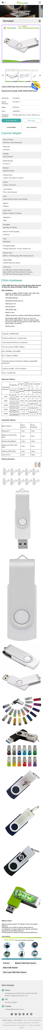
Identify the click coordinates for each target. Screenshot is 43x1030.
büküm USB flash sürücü (25, 963)
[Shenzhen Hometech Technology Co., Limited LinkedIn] (23, 1014)
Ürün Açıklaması (32, 127)
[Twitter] (12, 1014)
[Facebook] (16, 1014)
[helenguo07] (31, 1014)
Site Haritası (18, 1020)
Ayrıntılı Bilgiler (11, 127)
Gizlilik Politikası (7, 1020)
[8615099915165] (27, 1014)
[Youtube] (19, 1014)
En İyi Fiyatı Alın (11, 120)
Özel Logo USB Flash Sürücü (14, 972)
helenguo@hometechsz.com (14, 1009)
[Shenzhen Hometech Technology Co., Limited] (22, 2)
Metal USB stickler (10, 968)
